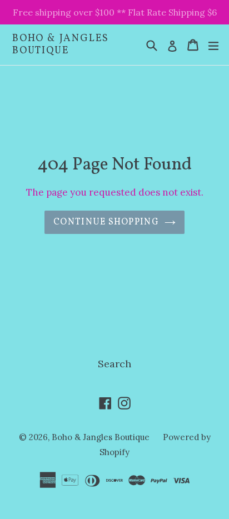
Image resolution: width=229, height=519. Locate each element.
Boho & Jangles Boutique (60, 45)
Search (114, 363)
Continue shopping (106, 222)
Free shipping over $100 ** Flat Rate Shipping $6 (115, 12)
